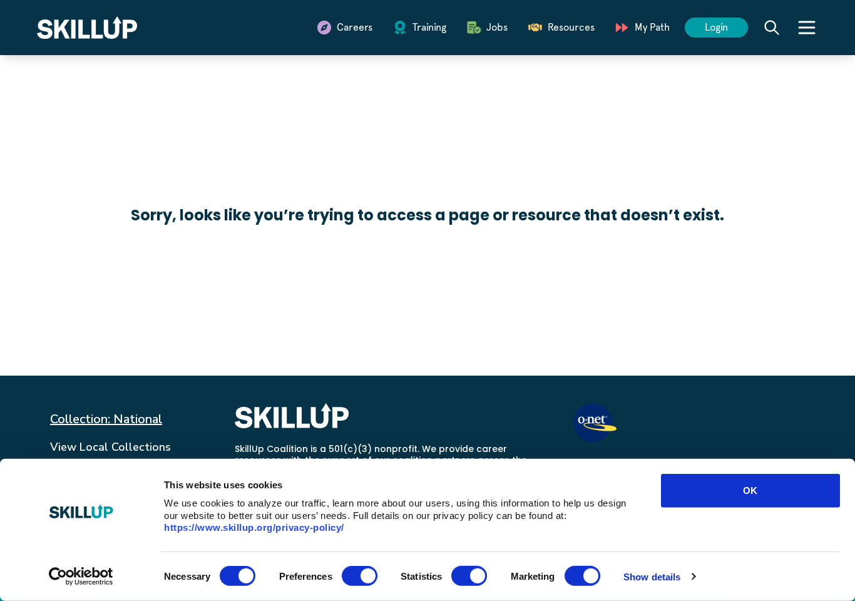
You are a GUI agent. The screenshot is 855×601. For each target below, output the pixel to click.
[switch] (359, 576)
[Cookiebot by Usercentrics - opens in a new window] (81, 576)
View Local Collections (110, 447)
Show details (651, 576)
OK (750, 490)
